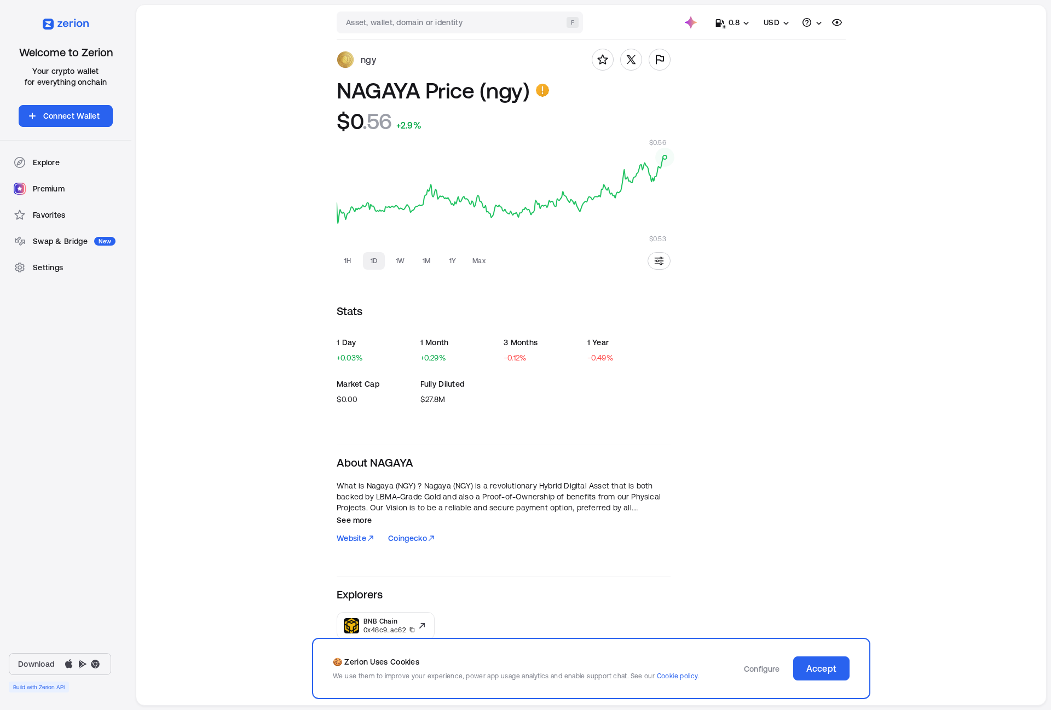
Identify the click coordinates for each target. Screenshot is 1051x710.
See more (354, 520)
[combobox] (461, 22)
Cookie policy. (678, 675)
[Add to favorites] (603, 60)
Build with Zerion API (39, 687)
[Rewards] (691, 22)
